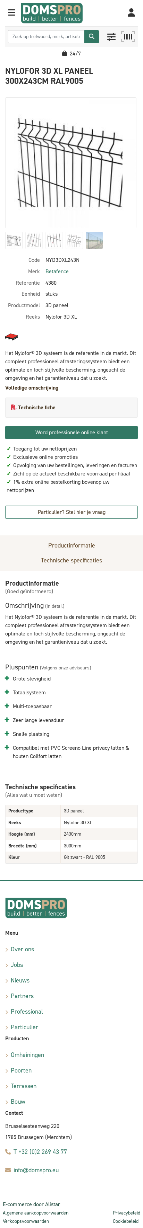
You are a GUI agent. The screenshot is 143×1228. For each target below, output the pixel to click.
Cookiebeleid (125, 1221)
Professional (27, 1011)
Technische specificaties (71, 560)
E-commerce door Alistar (31, 1204)
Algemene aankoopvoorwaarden (35, 1213)
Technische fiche (37, 407)
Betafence (57, 271)
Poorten (21, 1070)
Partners (22, 996)
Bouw (18, 1101)
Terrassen (23, 1086)
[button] (11, 13)
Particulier (24, 1027)
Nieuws (20, 980)
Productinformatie (71, 545)
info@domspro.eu (36, 1170)
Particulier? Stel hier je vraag (72, 512)
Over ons (22, 949)
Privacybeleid (126, 1213)
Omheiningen (27, 1055)
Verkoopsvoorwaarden (26, 1221)
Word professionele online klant (71, 432)
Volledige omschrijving (31, 387)
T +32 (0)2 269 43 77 (40, 1152)
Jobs (17, 965)
